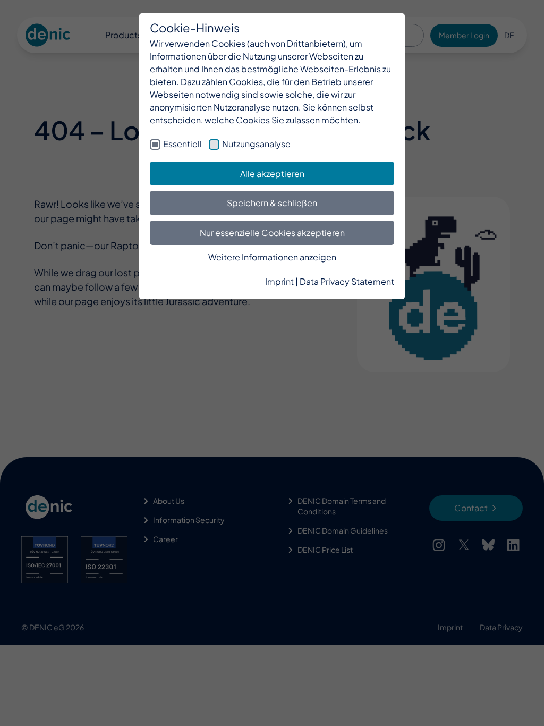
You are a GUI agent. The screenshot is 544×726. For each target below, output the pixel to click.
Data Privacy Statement (347, 281)
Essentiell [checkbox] (182, 143)
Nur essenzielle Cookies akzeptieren (272, 232)
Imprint (279, 281)
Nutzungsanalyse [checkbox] (256, 143)
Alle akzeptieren (272, 173)
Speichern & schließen (272, 202)
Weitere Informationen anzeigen (272, 257)
